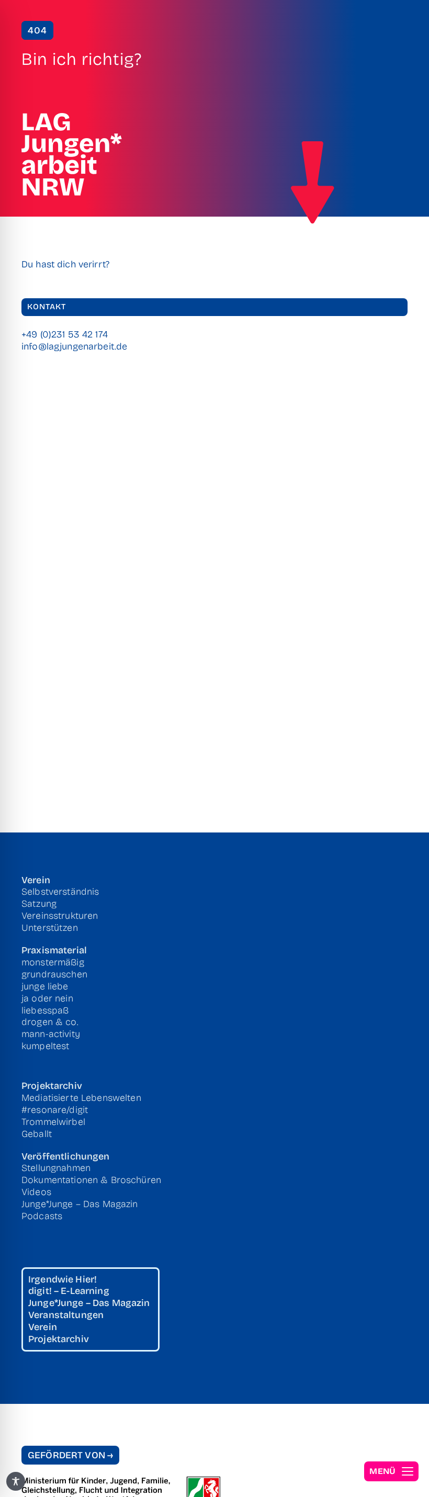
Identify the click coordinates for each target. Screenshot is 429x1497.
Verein (35, 880)
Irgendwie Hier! (62, 1279)
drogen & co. (49, 1022)
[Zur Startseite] (312, 182)
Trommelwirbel (53, 1122)
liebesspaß (45, 1010)
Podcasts (41, 1216)
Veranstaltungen (66, 1315)
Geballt (36, 1134)
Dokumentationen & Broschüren (91, 1180)
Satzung (39, 903)
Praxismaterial (54, 950)
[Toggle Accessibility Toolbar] (15, 1481)
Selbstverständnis (60, 891)
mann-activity (50, 1034)
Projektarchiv (51, 1085)
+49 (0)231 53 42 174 (64, 334)
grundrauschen (54, 974)
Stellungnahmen (56, 1168)
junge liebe (45, 986)
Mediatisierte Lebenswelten (81, 1098)
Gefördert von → (70, 1455)
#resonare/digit (54, 1110)
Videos (36, 1192)
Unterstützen (49, 927)
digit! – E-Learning (68, 1291)
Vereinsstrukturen (59, 915)
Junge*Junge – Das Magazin (79, 1204)
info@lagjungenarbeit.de (74, 346)
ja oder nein (47, 998)
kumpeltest (45, 1046)
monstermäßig (52, 962)
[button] (391, 1471)
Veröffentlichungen (65, 1156)
